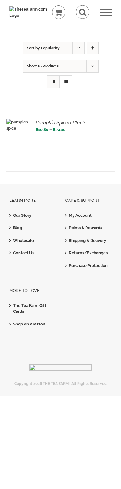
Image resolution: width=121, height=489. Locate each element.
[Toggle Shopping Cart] (58, 12)
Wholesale (23, 240)
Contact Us (23, 253)
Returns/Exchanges (88, 253)
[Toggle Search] (82, 12)
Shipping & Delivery (87, 240)
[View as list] (66, 82)
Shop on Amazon (29, 324)
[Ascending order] (93, 48)
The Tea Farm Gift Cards (29, 308)
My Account (80, 215)
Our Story (22, 215)
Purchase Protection (88, 265)
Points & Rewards (85, 227)
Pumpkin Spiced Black (60, 123)
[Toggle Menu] (106, 12)
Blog (17, 227)
